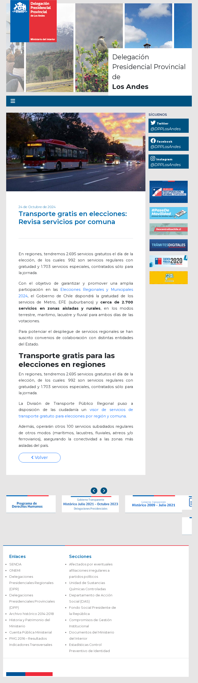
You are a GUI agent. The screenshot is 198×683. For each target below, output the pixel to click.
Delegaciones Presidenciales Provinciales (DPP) (32, 601)
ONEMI (14, 570)
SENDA (15, 564)
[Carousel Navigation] (99, 491)
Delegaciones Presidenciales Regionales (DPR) (31, 583)
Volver (41, 457)
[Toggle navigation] (13, 101)
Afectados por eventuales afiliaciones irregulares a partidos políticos (90, 570)
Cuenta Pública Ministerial (30, 632)
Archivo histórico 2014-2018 (31, 614)
